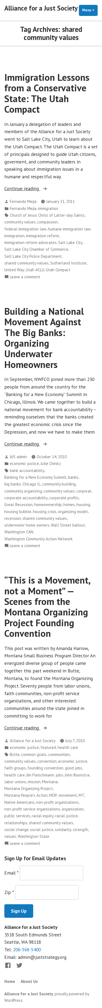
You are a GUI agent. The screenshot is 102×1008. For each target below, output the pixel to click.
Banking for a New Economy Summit (35, 477)
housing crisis (44, 511)
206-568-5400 (27, 949)
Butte (15, 754)
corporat (83, 491)
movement (68, 795)
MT (81, 795)
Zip (9, 892)
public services (17, 815)
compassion (47, 222)
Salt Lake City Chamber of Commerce (36, 249)
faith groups (15, 768)
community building (59, 484)
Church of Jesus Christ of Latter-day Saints (47, 215)
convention (47, 761)
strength (80, 829)
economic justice (24, 463)
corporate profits (64, 497)
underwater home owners (26, 525)
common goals (34, 754)
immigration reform (42, 235)
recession (12, 518)
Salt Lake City (70, 242)
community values (20, 222)
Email (11, 873)
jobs (59, 775)
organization (73, 809)
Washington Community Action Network (38, 538)
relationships (15, 822)
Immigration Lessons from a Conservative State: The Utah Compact (46, 93)
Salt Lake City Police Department (33, 256)
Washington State (33, 836)
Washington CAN (18, 531)
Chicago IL (32, 484)
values (10, 836)
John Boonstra (77, 775)
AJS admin (18, 456)
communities (59, 754)
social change (16, 829)
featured (48, 747)
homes (69, 504)
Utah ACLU (35, 269)
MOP (53, 795)
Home (9, 981)
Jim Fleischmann (40, 775)
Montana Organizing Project (28, 788)
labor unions (15, 781)
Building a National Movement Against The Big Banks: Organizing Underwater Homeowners (44, 338)
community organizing (23, 491)
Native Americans (19, 802)
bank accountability (27, 470)
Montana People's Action (26, 795)
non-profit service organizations (32, 809)
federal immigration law (25, 229)
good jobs (73, 768)
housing (83, 504)
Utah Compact (58, 269)
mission (34, 781)
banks (73, 477)
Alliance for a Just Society (41, 8)
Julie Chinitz (51, 463)
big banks (12, 484)
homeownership (48, 504)
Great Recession (18, 504)
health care (68, 747)
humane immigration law (69, 229)
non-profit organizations (57, 802)
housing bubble (17, 511)
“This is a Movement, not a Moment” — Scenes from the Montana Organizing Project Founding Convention (47, 606)
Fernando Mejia (23, 201)
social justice (41, 829)
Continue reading (35, 188)
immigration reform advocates (30, 242)
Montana (50, 781)
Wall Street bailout (68, 525)
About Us (29, 981)
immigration (48, 208)
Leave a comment (25, 277)
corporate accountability (26, 497)
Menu (90, 10)
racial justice (66, 815)
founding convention (45, 768)
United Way (14, 269)
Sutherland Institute (68, 263)
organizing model (73, 511)
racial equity (43, 815)
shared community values (26, 263)
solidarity (63, 829)
